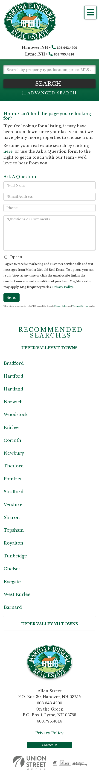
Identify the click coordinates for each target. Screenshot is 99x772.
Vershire (13, 504)
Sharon (12, 517)
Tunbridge (15, 556)
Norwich (13, 402)
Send (11, 297)
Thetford (14, 466)
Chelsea (12, 568)
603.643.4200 (67, 48)
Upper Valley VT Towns (49, 348)
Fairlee (11, 427)
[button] (49, 83)
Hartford (13, 376)
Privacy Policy (62, 287)
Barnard (13, 607)
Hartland (13, 389)
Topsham (14, 530)
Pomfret (13, 478)
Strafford (13, 491)
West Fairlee (17, 594)
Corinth (12, 440)
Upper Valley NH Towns (49, 624)
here (8, 151)
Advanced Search (51, 93)
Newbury (14, 453)
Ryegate (12, 581)
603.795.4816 (64, 54)
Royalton (13, 543)
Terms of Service (80, 306)
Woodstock (16, 414)
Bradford (14, 363)
